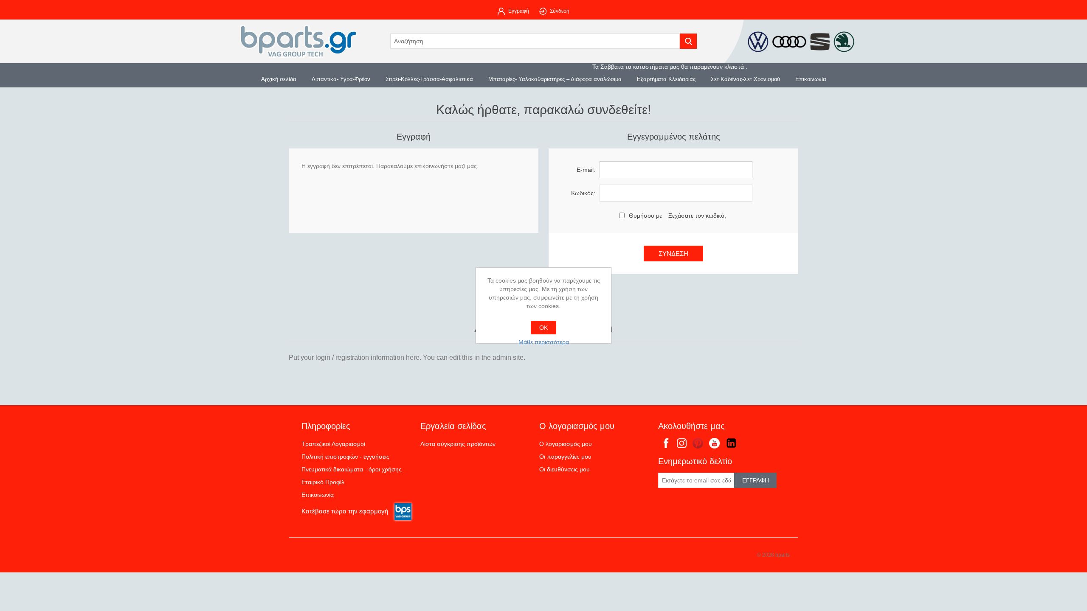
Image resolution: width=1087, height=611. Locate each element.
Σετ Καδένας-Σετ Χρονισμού (745, 79)
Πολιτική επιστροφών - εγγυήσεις (345, 456)
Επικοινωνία (810, 79)
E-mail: (586, 169)
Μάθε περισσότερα (543, 342)
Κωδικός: (583, 193)
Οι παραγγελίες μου (565, 456)
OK (543, 327)
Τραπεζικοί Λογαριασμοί (333, 443)
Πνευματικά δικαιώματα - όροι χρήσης (351, 469)
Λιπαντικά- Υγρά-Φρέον (341, 79)
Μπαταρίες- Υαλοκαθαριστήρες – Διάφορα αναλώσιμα (555, 79)
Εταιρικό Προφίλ (322, 482)
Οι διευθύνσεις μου (564, 469)
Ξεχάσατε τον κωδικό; (697, 215)
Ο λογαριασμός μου (565, 443)
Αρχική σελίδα (278, 79)
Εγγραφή (518, 11)
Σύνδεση (559, 11)
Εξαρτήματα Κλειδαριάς (666, 79)
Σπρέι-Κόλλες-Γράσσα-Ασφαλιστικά (429, 79)
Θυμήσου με (645, 215)
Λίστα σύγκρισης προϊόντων (458, 443)
